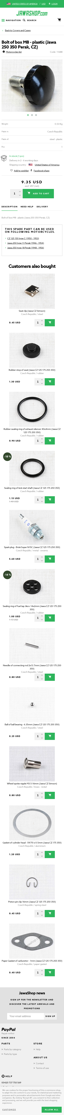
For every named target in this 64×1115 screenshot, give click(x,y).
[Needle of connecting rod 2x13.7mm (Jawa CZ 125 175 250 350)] (32, 645)
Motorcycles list (14, 51)
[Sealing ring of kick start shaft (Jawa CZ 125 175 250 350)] (32, 468)
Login (54, 3)
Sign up (50, 1016)
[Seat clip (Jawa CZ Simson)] (32, 291)
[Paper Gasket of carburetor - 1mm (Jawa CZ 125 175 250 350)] (32, 941)
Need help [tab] (27, 206)
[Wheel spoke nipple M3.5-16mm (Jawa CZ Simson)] (32, 763)
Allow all (52, 1109)
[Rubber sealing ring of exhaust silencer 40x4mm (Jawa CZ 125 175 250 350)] (32, 409)
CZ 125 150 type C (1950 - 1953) (23, 238)
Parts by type (10, 1053)
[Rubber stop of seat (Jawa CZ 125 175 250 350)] (32, 350)
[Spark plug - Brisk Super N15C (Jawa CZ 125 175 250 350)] (32, 527)
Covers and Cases (22, 30)
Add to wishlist (21, 170)
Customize (9, 1109)
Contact (40, 1063)
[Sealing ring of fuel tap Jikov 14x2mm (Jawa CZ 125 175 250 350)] (32, 586)
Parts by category (12, 1049)
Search (32, 20)
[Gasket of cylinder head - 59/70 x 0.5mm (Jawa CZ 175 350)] (32, 822)
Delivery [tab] (42, 206)
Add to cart (40, 193)
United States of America (24, 3)
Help (38, 1049)
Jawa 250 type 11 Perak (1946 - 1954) (25, 242)
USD (44, 3)
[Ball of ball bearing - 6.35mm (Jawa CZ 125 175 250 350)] (32, 704)
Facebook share (41, 170)
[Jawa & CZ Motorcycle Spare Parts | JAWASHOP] (32, 13)
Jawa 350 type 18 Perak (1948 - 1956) (25, 247)
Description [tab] (10, 206)
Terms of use (42, 1068)
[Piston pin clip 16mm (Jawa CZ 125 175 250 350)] (32, 882)
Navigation (13, 20)
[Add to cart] (50, 322)
